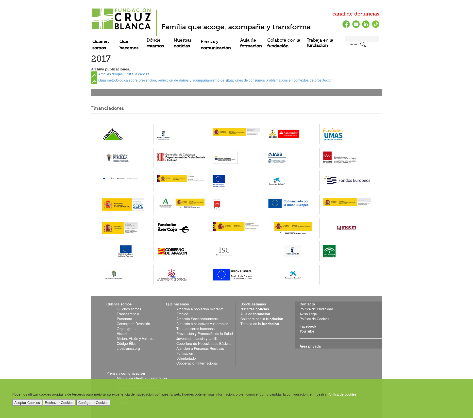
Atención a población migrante (200, 308)
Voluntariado (186, 358)
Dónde (155, 43)
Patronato (124, 318)
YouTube (307, 331)
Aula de (251, 43)
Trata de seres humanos (195, 328)
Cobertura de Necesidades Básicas (203, 343)
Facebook (308, 326)
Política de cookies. (342, 394)
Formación (184, 353)
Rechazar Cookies (59, 402)
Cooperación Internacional (197, 363)
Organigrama (127, 328)
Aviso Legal (309, 313)
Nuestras (183, 43)
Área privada (310, 346)
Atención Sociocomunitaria (197, 318)
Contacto (307, 303)
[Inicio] (122, 16)
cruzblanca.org (128, 348)
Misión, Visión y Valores (135, 338)
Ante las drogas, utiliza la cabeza (124, 73)
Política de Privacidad (316, 308)
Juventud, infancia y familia (197, 338)
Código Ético (126, 343)
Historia (123, 333)
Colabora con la (283, 43)
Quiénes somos (129, 308)
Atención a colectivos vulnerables (202, 323)
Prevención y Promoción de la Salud (204, 333)
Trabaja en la (320, 43)
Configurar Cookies (93, 402)
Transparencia (128, 313)
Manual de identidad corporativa (142, 378)
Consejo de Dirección (133, 323)
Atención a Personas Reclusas (200, 348)
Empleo (182, 313)
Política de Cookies (314, 318)
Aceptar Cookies (27, 402)
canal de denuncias (355, 14)
